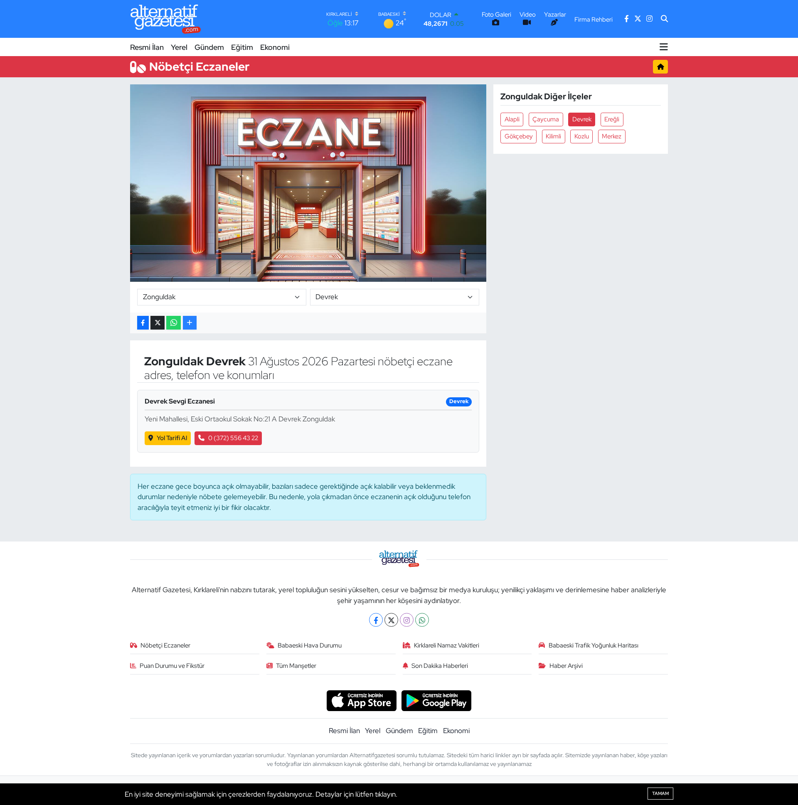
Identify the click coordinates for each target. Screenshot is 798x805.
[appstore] (361, 699)
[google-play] (436, 699)
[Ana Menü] (664, 47)
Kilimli (553, 136)
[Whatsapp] (422, 620)
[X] (391, 620)
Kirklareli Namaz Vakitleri (446, 645)
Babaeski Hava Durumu (310, 645)
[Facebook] (376, 620)
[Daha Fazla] (190, 323)
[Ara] (664, 19)
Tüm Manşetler (296, 666)
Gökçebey (519, 136)
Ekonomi (275, 47)
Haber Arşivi (566, 666)
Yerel (179, 47)
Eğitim (242, 47)
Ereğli (611, 119)
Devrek (581, 119)
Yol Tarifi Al (172, 438)
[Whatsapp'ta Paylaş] (173, 323)
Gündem (209, 47)
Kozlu (581, 136)
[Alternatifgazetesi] (165, 19)
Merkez (611, 136)
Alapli (512, 119)
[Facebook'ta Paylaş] (143, 323)
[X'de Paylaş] (157, 323)
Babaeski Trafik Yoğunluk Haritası (593, 645)
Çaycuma (545, 119)
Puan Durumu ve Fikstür (172, 666)
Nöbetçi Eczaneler (165, 645)
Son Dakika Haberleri (439, 666)
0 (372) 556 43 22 (233, 438)
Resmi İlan (147, 47)
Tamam (660, 793)
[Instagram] (407, 620)
